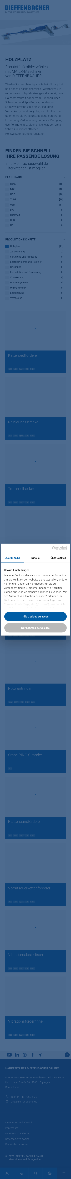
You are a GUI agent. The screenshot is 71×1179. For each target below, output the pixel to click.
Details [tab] (35, 557)
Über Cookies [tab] (58, 557)
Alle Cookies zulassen (35, 616)
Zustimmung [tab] (12, 557)
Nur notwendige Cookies (35, 627)
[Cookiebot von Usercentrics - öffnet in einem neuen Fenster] (52, 548)
